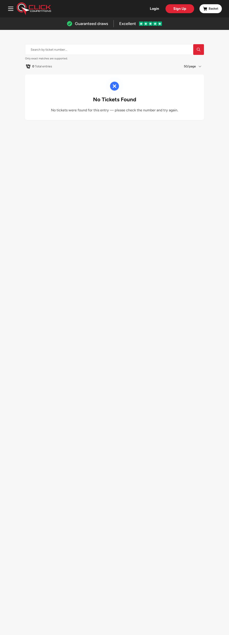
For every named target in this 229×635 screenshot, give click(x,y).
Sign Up (179, 8)
